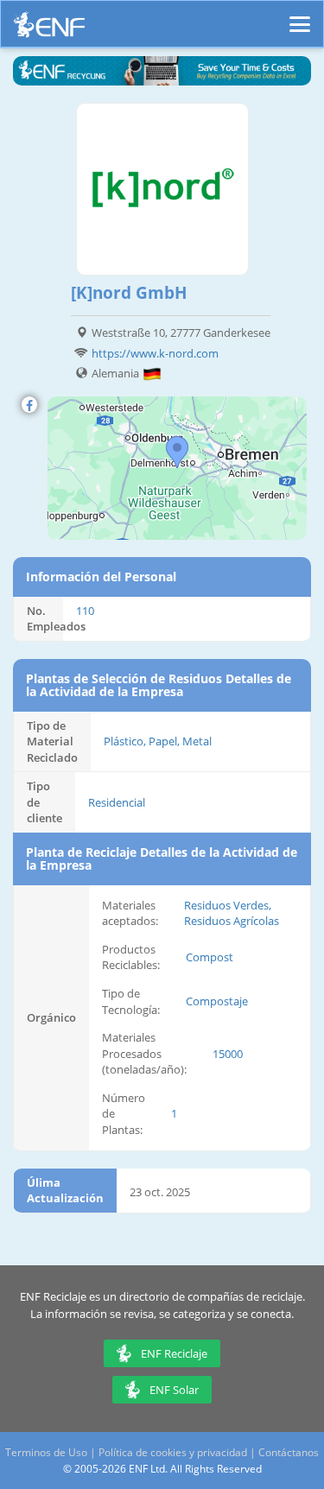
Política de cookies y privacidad (172, 1452)
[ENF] (49, 29)
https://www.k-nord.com (155, 353)
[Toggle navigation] (299, 16)
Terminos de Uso (46, 1452)
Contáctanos (288, 1452)
